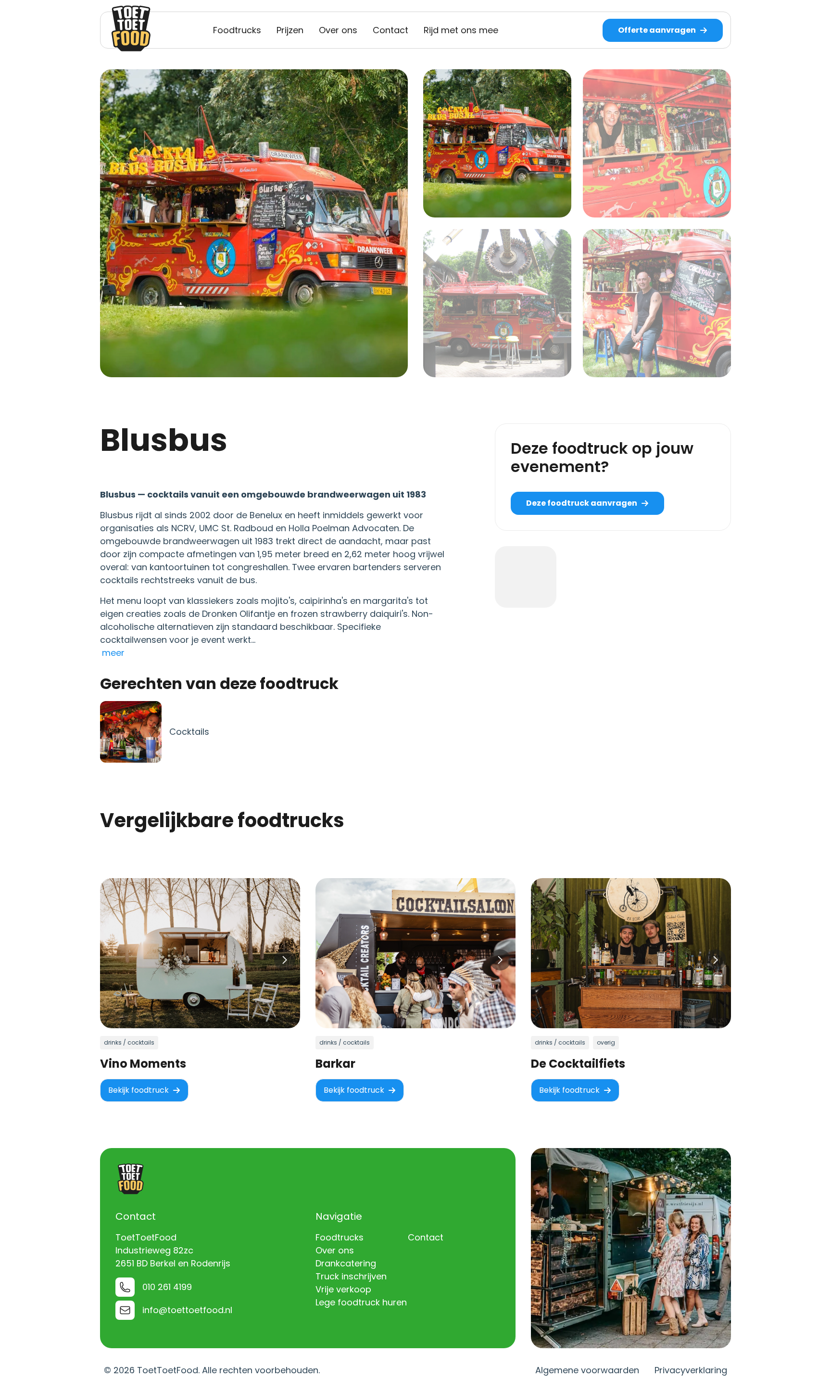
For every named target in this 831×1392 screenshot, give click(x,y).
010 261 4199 (167, 1287)
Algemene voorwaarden (587, 1370)
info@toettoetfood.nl (187, 1310)
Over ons (338, 30)
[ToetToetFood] (131, 28)
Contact (390, 30)
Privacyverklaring (691, 1370)
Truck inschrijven (351, 1276)
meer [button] (113, 653)
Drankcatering (345, 1263)
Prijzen (290, 30)
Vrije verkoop (343, 1289)
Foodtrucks (237, 30)
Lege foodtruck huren (361, 1302)
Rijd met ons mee (461, 30)
